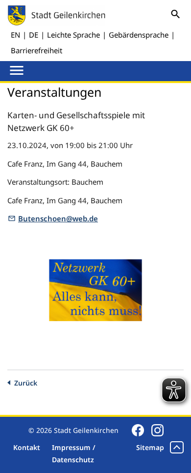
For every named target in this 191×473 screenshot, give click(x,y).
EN (15, 35)
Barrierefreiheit (36, 50)
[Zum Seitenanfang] (177, 447)
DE (33, 35)
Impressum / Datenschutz (74, 453)
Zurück (25, 382)
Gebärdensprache (138, 35)
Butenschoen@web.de (58, 218)
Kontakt (26, 447)
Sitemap (150, 447)
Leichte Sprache (73, 35)
